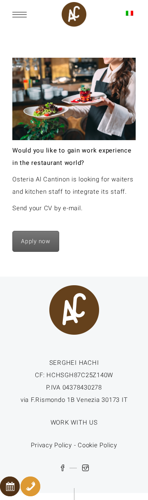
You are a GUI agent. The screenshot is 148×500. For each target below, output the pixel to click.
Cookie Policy (97, 445)
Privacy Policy (51, 445)
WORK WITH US (74, 422)
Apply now (36, 241)
